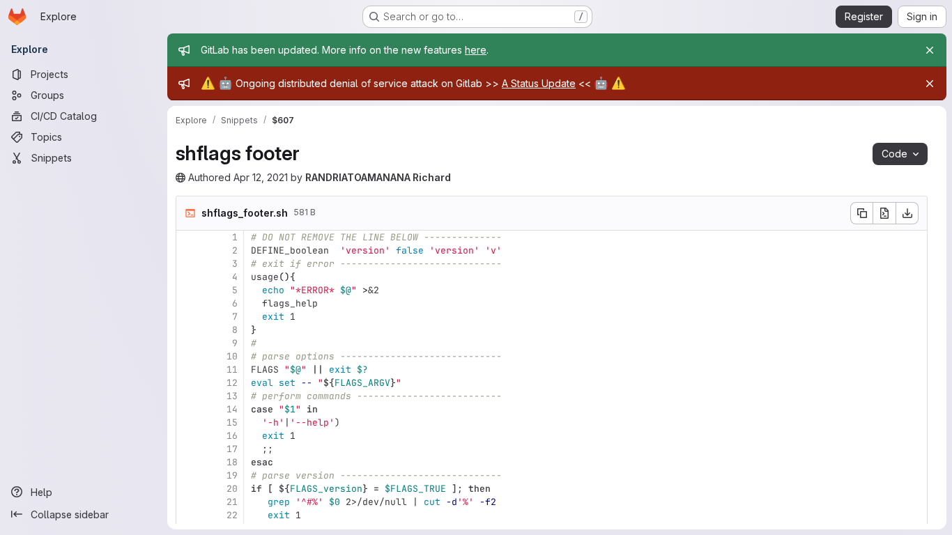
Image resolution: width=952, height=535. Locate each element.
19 (232, 475)
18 (232, 462)
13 (232, 396)
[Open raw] (884, 213)
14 (232, 409)
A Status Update (539, 83)
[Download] (907, 213)
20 (232, 489)
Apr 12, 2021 (260, 177)
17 (232, 449)
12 (232, 383)
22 (232, 515)
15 (232, 422)
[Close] (929, 50)
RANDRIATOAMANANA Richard (378, 177)
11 (232, 369)
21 (232, 502)
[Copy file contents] (861, 213)
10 (232, 356)
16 (232, 436)
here (475, 50)
